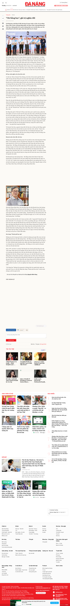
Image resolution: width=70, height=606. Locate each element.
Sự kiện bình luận (33, 565)
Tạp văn (57, 533)
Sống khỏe (4, 543)
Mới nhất (15, 5)
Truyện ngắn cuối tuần (47, 571)
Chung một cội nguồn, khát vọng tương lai (7, 428)
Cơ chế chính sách (19, 571)
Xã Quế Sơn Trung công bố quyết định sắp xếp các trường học (8, 409)
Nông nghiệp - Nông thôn (7, 566)
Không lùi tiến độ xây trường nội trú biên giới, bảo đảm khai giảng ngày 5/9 (59, 453)
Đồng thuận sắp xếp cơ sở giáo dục (59, 431)
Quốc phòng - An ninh (7, 550)
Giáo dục (20, 9)
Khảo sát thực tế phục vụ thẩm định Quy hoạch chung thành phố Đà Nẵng (8, 494)
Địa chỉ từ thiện (5, 545)
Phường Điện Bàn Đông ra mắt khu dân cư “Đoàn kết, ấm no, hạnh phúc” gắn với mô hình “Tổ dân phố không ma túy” (60, 439)
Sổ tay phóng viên (33, 571)
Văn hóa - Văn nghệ (26, 9)
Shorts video (59, 565)
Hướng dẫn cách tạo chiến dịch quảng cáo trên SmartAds (38, 493)
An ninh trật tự (5, 553)
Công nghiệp (31, 532)
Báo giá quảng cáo (41, 592)
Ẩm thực (44, 528)
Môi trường (4, 541)
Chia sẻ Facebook (11, 330)
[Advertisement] (26, 175)
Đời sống (33, 9)
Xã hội (11, 9)
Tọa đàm (58, 562)
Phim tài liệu (58, 556)
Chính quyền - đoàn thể (7, 532)
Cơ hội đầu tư (18, 565)
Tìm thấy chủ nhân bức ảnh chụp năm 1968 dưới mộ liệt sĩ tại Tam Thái (23, 409)
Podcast (44, 565)
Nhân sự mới (4, 535)
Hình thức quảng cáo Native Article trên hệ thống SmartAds (39, 428)
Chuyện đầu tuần (32, 568)
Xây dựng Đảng (5, 528)
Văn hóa (58, 535)
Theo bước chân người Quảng (56, 9)
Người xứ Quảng (59, 545)
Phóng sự (58, 555)
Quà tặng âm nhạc (46, 575)
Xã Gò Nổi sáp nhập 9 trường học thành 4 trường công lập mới (59, 460)
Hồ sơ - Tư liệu (59, 543)
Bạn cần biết (31, 553)
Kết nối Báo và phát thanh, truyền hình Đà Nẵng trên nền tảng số (60, 588)
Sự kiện (44, 532)
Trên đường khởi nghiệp (47, 578)
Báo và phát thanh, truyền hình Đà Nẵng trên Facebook (61, 595)
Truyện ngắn (58, 530)
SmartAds (28, 604)
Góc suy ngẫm (32, 569)
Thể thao (37, 9)
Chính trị (8, 9)
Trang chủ (8, 14)
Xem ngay (42, 432)
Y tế (30, 9)
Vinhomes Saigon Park (54, 512)
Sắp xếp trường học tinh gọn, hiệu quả (59, 416)
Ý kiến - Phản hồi (18, 553)
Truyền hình (59, 550)
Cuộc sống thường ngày (7, 547)
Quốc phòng (4, 555)
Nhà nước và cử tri (6, 533)
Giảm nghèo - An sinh (20, 532)
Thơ (57, 528)
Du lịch (17, 9)
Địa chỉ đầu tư (18, 568)
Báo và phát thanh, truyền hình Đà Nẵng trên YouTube (62, 599)
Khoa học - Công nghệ (46, 9)
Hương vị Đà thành (60, 558)
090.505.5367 (59, 5)
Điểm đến (44, 530)
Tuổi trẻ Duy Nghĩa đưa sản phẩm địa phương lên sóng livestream (23, 429)
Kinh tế (14, 9)
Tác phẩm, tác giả (60, 532)
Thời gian (37, 344)
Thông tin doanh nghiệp (35, 550)
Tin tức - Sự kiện (59, 553)
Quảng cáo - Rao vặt (47, 550)
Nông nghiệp (4, 569)
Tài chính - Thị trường (33, 533)
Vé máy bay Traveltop (54, 510)
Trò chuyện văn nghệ (46, 576)
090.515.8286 (65, 5)
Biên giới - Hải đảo (5, 556)
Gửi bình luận (11, 340)
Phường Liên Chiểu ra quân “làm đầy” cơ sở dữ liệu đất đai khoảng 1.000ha (39, 409)
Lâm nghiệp (4, 573)
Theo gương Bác (5, 530)
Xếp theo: (33, 344)
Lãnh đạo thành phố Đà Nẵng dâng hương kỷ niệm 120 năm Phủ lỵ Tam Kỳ (24, 494)
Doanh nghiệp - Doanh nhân (21, 569)
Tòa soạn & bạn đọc (20, 550)
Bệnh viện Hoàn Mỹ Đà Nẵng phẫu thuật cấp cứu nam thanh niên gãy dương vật (59, 410)
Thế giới (40, 9)
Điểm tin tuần (59, 560)
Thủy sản (4, 571)
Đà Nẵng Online (59, 592)
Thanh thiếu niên (19, 533)
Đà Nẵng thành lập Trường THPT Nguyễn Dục (59, 403)
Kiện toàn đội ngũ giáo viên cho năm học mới (59, 398)
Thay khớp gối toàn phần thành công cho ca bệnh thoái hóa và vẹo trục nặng (60, 446)
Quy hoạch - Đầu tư (33, 528)
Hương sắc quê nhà (46, 573)
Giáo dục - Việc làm (19, 528)
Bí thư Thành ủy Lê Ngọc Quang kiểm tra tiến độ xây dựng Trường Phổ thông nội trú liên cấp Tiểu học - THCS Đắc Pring (60, 424)
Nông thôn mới (5, 575)
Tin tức (43, 569)
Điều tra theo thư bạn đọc (20, 555)
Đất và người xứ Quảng (47, 568)
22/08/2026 (6, 5)
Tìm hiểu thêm (54, 602)
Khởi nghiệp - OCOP (33, 530)
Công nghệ (44, 541)
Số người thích (43, 344)
